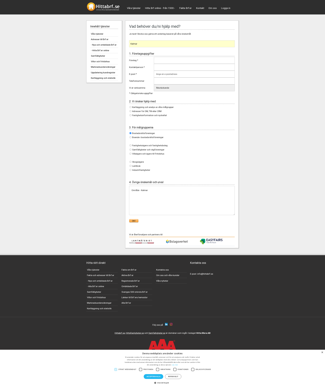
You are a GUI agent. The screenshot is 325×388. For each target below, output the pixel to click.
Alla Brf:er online (96, 286)
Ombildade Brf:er (129, 286)
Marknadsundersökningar (103, 67)
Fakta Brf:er (185, 8)
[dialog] (162, 369)
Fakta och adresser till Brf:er (100, 275)
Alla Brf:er (126, 303)
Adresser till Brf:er (99, 39)
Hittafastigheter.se (135, 333)
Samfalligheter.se (156, 333)
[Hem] (103, 12)
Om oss (212, 8)
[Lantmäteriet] (141, 242)
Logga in (225, 8)
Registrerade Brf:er (130, 281)
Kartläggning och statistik (103, 78)
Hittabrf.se (120, 333)
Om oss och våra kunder (167, 275)
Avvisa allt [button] (173, 376)
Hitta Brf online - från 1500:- (160, 8)
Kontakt (200, 8)
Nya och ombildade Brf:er (100, 281)
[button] (162, 383)
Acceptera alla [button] (153, 376)
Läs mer (175, 365)
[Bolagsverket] (177, 243)
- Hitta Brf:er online (100, 50)
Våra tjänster (134, 8)
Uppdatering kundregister (103, 72)
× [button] (322, 352)
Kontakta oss (162, 270)
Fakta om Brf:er (128, 270)
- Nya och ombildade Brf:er (104, 45)
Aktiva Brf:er (127, 275)
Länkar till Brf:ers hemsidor (134, 297)
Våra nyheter (162, 281)
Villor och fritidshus (100, 61)
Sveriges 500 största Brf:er (134, 292)
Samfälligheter (98, 56)
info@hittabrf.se (205, 274)
